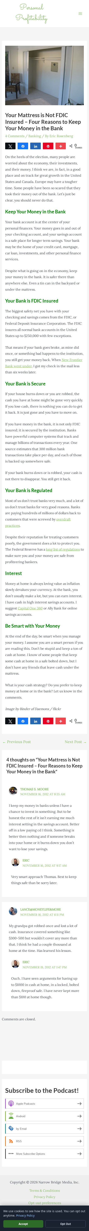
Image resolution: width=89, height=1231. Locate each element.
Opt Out (65, 1224)
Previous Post (16, 742)
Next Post (76, 742)
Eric (26, 860)
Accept (23, 1224)
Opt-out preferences (44, 1203)
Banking (34, 136)
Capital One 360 (30, 608)
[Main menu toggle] (80, 13)
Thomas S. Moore (34, 789)
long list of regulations (63, 549)
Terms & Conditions (44, 1190)
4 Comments (14, 136)
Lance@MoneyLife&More (40, 909)
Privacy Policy (44, 1197)
